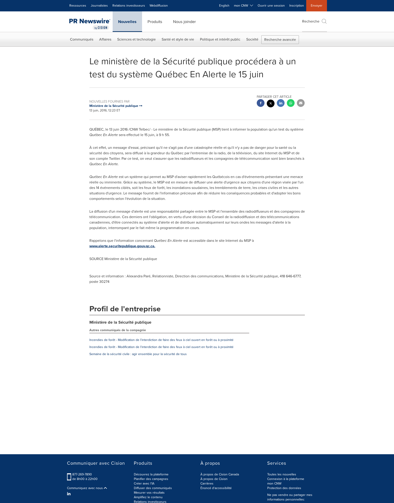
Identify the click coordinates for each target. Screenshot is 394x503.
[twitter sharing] (271, 104)
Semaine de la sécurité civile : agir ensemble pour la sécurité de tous (138, 354)
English (224, 5)
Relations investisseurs (128, 5)
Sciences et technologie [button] (136, 39)
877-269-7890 (82, 474)
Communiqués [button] (81, 39)
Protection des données (284, 488)
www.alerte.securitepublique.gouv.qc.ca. (122, 246)
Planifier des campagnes (151, 479)
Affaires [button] (105, 39)
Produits (155, 22)
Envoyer (316, 5)
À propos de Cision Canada (219, 474)
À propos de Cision (214, 479)
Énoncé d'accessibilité (216, 488)
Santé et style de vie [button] (178, 39)
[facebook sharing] (260, 103)
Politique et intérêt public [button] (220, 39)
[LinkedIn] (69, 494)
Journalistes (99, 5)
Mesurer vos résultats (149, 492)
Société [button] (252, 39)
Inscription (296, 5)
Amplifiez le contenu (148, 497)
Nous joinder (184, 22)
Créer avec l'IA (144, 483)
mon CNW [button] (242, 5)
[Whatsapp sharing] (291, 103)
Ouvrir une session (271, 5)
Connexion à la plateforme (285, 479)
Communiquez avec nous (85, 488)
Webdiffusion (159, 5)
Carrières (206, 483)
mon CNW (274, 483)
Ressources (77, 5)
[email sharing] (301, 103)
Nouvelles (127, 22)
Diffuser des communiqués (153, 488)
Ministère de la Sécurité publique (120, 322)
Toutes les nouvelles (281, 474)
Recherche (310, 21)
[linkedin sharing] (281, 103)
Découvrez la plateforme (151, 474)
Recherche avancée (280, 39)
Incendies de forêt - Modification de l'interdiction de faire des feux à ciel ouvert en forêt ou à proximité (161, 340)
